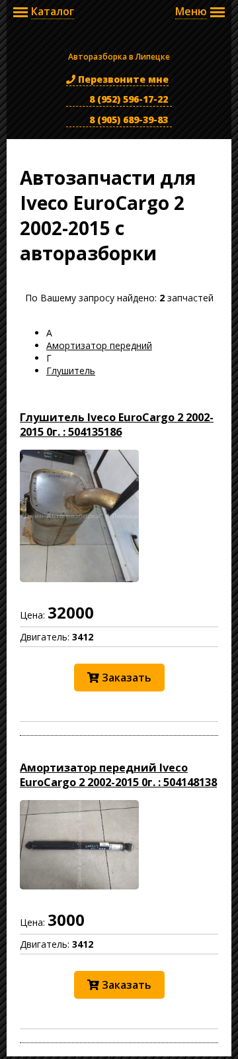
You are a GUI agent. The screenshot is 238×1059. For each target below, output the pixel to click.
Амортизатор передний (99, 345)
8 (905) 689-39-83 (127, 119)
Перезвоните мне (122, 79)
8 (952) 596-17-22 (127, 99)
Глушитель (70, 370)
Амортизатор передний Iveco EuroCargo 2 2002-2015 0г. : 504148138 (118, 774)
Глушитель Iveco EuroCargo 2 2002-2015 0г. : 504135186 (117, 424)
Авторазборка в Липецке (119, 40)
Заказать (125, 677)
